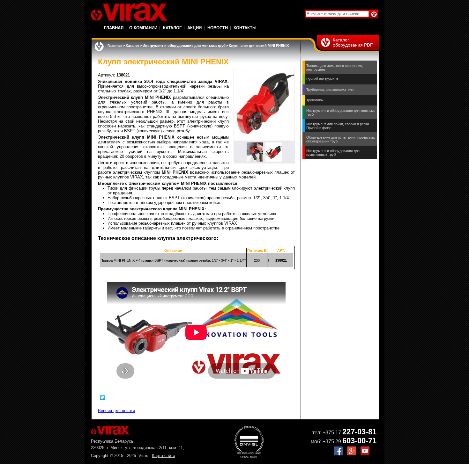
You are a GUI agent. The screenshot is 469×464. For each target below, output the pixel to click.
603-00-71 (359, 440)
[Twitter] (102, 397)
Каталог (172, 27)
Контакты (245, 27)
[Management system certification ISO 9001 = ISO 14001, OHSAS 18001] (249, 456)
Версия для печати (116, 410)
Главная (113, 27)
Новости (217, 27)
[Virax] (129, 12)
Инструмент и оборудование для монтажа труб (184, 45)
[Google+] (351, 454)
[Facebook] (338, 454)
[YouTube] (365, 454)
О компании (143, 27)
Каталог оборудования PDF (353, 42)
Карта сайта (163, 455)
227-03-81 (359, 431)
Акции (194, 27)
